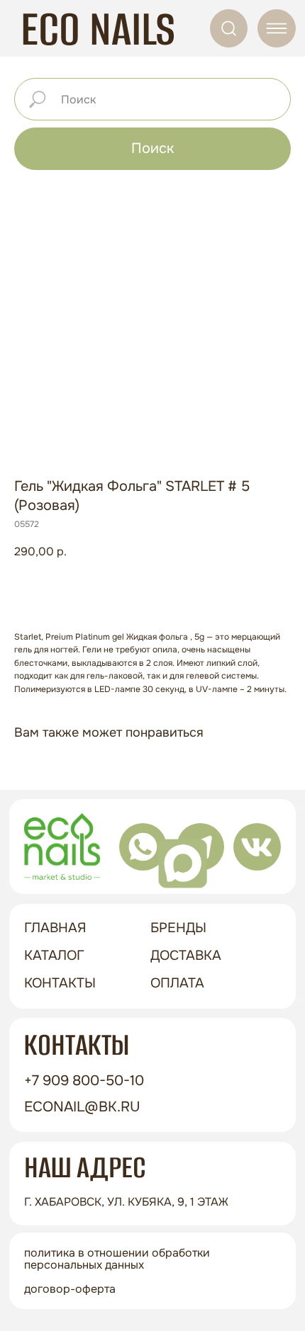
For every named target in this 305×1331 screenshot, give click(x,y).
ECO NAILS (98, 28)
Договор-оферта (70, 1288)
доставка (185, 955)
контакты (60, 983)
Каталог (54, 955)
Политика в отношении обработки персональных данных (117, 1258)
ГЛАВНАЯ (55, 927)
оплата (177, 983)
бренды (178, 927)
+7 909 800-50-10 (84, 1080)
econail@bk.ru (82, 1106)
